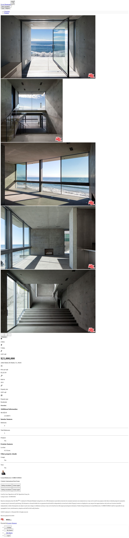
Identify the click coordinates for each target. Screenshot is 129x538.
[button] (64, 47)
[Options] (2, 334)
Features (6, 13)
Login (2, 8)
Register (8, 8)
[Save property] (6, 334)
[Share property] (9, 334)
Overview (7, 11)
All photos (3, 337)
